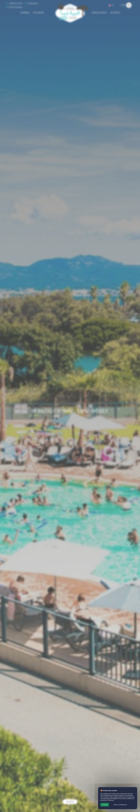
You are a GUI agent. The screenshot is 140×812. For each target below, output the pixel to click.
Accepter (105, 804)
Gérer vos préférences (120, 804)
